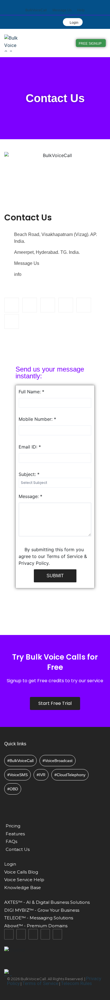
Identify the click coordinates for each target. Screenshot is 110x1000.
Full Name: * (31, 391)
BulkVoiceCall (36, 10)
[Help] (81, 4)
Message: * (30, 496)
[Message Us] (62, 4)
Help (81, 10)
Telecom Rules (76, 983)
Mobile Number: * (37, 419)
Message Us (62, 10)
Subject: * (29, 474)
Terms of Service (40, 983)
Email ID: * (30, 447)
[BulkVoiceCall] (36, 4)
